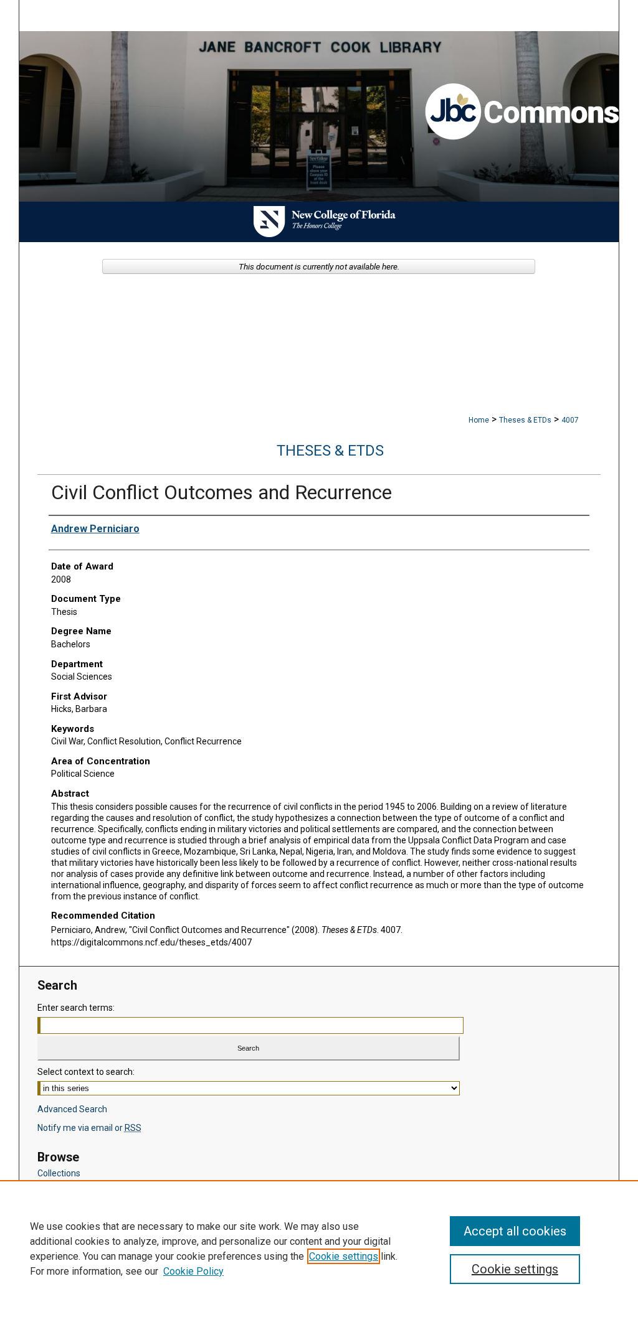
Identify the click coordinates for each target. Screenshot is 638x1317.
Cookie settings (343, 1256)
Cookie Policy (193, 1271)
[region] (319, 1248)
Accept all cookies (515, 1231)
